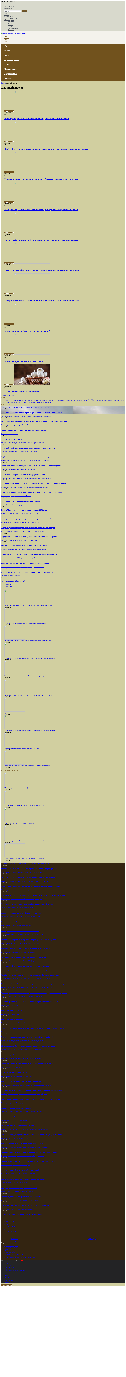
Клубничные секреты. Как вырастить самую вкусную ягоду (25, 457)
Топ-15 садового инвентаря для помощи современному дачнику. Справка (30, 1099)
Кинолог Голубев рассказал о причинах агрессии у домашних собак (28, 572)
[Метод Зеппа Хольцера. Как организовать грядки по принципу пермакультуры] (14, 693)
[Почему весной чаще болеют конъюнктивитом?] (14, 821)
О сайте (6, 1264)
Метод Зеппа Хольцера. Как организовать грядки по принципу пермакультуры (29, 695)
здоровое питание (51, 400)
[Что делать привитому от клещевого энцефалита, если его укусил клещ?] (14, 764)
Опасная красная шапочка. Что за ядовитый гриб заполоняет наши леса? (30, 1002)
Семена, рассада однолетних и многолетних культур (20, 1257)
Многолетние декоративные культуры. (16, 1251)
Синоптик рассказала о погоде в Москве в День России (21, 748)
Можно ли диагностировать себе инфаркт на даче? (20, 788)
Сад (5, 46)
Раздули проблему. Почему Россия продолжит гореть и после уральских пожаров (33, 984)
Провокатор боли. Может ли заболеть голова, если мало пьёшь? (27, 1064)
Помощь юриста (10, 69)
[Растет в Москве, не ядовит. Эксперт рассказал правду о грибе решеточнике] (14, 603)
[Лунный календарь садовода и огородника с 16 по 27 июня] (14, 711)
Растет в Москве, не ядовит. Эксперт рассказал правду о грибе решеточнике (28, 605)
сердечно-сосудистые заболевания (17, 402)
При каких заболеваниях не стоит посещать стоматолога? (24, 1179)
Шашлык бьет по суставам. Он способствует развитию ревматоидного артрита (32, 1028)
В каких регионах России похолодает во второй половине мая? (24, 805)
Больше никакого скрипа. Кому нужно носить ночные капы (25, 545)
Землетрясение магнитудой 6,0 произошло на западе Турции (25, 563)
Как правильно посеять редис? (13, 1019)
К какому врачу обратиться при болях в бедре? (20, 1170)
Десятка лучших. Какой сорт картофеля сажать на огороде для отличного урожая (34, 993)
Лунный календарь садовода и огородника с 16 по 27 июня (23, 713)
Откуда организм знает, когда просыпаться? (19, 1188)
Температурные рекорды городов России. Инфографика (23, 430)
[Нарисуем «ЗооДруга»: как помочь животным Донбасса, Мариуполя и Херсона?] (14, 729)
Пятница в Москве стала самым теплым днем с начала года (25, 1205)
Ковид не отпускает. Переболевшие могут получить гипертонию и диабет (41, 209)
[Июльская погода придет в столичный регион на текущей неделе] (14, 674)
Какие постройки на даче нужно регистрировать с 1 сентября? (24, 858)
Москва (14, 400)
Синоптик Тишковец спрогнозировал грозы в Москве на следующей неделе (31, 413)
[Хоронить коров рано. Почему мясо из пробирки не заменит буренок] (14, 839)
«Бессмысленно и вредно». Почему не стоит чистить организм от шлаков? (30, 1152)
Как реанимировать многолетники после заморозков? (22, 1143)
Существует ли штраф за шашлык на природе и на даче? (23, 475)
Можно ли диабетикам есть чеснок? (22, 391)
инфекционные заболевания (70, 400)
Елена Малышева (5, 400)
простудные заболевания (101, 400)
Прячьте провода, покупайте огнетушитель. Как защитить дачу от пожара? (31, 1135)
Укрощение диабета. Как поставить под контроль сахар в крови (36, 118)
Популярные (8, 586)
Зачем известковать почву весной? (14, 1073)
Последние (7, 584)
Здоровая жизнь (10, 74)
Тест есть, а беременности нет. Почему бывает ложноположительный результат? (33, 1090)
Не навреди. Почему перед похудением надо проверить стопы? (26, 519)
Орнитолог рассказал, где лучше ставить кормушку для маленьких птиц (30, 554)
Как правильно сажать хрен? (12, 1010)
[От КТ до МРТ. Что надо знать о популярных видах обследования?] (14, 621)
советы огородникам (45, 402)
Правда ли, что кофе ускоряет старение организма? (21, 1197)
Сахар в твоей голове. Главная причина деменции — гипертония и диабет (41, 300)
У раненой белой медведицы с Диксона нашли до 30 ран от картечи (28, 448)
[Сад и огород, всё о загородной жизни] (13, 33)
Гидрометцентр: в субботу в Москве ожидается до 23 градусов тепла (28, 1161)
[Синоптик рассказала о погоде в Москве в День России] (14, 746)
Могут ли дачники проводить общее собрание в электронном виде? (28, 528)
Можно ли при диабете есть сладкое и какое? (27, 331)
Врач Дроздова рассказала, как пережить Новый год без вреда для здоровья (31, 492)
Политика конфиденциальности (14, 1270)
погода (92, 399)
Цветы (6, 55)
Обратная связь (9, 1269)
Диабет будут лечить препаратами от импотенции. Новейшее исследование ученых (46, 149)
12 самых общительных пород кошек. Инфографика (22, 1214)
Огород (7, 50)
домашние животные (39, 400)
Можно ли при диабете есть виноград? (23, 361)
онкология (85, 400)
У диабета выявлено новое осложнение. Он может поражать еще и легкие (41, 179)
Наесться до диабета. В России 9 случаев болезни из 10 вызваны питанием (42, 270)
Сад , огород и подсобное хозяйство (15, 1256)
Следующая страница (7, 395)
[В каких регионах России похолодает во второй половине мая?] (14, 804)
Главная (3, 83)
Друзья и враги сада (10, 1247)
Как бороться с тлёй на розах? (13, 581)
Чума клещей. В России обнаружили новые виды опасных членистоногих (27, 640)
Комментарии (8, 588)
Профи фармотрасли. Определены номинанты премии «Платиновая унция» (31, 466)
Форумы (7, 4)
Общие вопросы (9, 1252)
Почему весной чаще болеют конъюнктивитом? (19, 823)
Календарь (8, 64)
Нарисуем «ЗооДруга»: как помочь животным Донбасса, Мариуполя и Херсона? (29, 730)
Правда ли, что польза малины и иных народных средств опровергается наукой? (29, 658)
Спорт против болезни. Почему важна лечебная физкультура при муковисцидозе (33, 483)
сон (52, 402)
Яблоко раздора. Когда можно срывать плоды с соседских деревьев (28, 1046)
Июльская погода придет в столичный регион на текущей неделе (25, 676)
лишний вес (79, 400)
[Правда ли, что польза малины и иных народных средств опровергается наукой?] (14, 656)
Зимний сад (8, 1249)
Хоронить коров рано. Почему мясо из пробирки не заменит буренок (26, 841)
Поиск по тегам (9, 6)
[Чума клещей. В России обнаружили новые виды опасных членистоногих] (14, 639)
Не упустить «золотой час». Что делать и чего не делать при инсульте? (29, 537)
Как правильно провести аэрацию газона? (18, 1126)
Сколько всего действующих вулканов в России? (20, 501)
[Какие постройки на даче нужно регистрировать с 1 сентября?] (14, 857)
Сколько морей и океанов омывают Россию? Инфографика (25, 966)
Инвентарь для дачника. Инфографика (16, 1108)
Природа (7, 78)
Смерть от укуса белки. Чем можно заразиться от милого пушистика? (29, 1117)
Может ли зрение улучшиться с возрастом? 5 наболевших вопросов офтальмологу (34, 421)
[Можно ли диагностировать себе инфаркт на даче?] (14, 786)
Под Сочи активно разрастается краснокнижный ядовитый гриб (27, 1037)
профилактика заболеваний (113, 400)
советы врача (35, 402)
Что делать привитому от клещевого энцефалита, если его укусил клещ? (27, 765)
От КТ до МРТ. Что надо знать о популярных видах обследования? (25, 623)
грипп (19, 400)
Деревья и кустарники (11, 1246)
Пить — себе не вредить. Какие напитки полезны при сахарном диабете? (41, 240)
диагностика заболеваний (27, 400)
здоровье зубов (60, 400)
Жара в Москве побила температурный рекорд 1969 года (24, 510)
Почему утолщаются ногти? (12, 439)
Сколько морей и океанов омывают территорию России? (24, 957)
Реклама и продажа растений (13, 1254)
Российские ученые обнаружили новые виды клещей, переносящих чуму (30, 975)
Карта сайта (8, 8)
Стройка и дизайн (11, 60)
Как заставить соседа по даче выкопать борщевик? (21, 1081)
